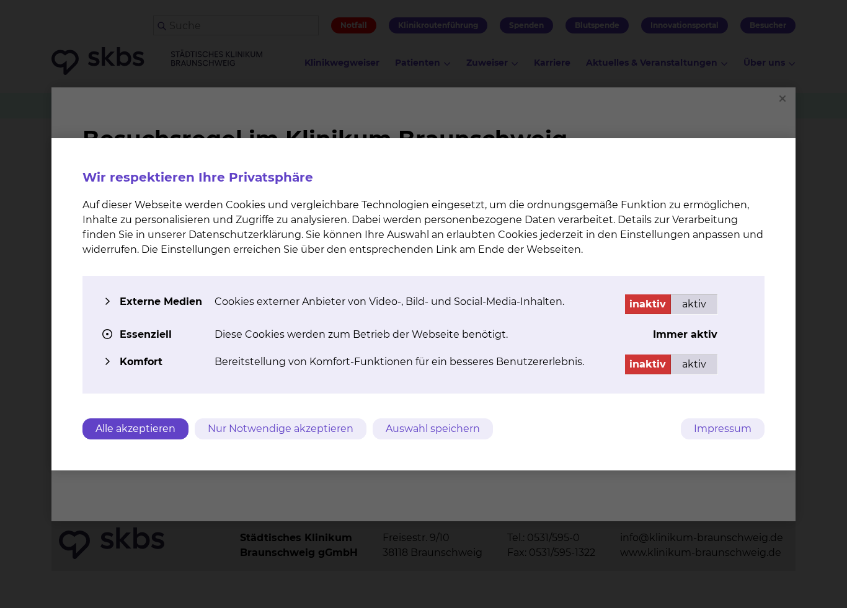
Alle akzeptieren (135, 428)
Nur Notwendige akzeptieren (280, 428)
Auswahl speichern (433, 428)
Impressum (723, 428)
